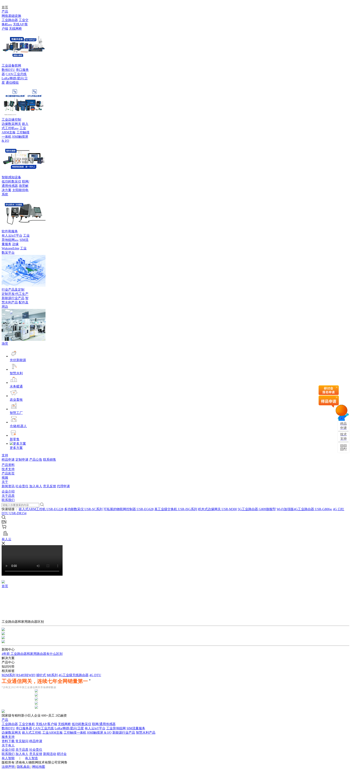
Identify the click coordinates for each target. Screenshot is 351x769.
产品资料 (8, 465)
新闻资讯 (8, 486)
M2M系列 (8, 675)
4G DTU (95, 675)
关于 (5, 482)
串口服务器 (24, 728)
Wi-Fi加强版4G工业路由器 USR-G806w (304, 509)
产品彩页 (8, 473)
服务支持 (8, 737)
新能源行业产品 (13, 298)
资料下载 (8, 741)
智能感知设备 (11, 177)
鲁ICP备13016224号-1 (83, 762)
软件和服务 (10, 231)
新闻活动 (49, 754)
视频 (5, 477)
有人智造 (31, 758)
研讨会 (62, 754)
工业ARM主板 (52, 732)
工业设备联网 (11, 65)
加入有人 (35, 486)
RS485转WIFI (25, 675)
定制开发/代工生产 (15, 294)
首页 (5, 7)
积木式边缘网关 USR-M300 (217, 509)
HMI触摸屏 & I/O (99, 732)
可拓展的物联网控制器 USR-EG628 (128, 509)
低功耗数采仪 (11, 181)
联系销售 (49, 459)
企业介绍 (8, 491)
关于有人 (8, 745)
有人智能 (8, 758)
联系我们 (8, 500)
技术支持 (8, 469)
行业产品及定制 (13, 289)
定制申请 (21, 459)
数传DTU (8, 69)
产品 (5, 11)
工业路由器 (10, 20)
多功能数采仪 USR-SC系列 (83, 509)
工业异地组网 (116, 728)
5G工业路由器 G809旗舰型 (257, 509)
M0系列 (52, 675)
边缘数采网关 (11, 124)
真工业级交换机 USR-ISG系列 (175, 509)
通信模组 (12, 82)
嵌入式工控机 (31, 732)
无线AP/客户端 (46, 724)
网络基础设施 (11, 15)
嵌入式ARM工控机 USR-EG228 (41, 509)
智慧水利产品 (145, 732)
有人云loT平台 (12, 235)
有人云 (6, 539)
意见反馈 (49, 486)
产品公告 (35, 459)
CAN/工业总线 (16, 74)
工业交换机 (27, 724)
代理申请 (63, 486)
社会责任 (21, 486)
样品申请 (8, 459)
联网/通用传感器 (104, 724)
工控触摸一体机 (75, 732)
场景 (5, 343)
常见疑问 (21, 741)
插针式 (41, 675)
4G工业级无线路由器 (73, 675)
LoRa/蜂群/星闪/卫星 (69, 728)
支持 (5, 455)
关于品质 (8, 495)
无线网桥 (15, 28)
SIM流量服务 (136, 728)
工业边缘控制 (11, 119)
